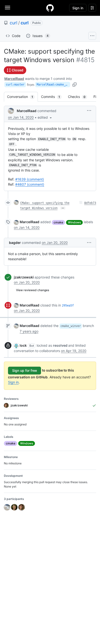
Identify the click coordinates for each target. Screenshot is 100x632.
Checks (79, 97)
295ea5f (68, 305)
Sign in (13, 382)
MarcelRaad (14, 79)
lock (23, 345)
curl (13, 22)
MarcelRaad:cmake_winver (53, 84)
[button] (45, 117)
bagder (15, 242)
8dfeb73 (90, 203)
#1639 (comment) (29, 179)
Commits (53, 97)
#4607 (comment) (29, 184)
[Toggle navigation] (7, 7)
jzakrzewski (24, 277)
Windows (74, 222)
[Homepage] (50, 8)
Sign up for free (24, 370)
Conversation (22, 97)
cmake (58, 222)
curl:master (15, 84)
